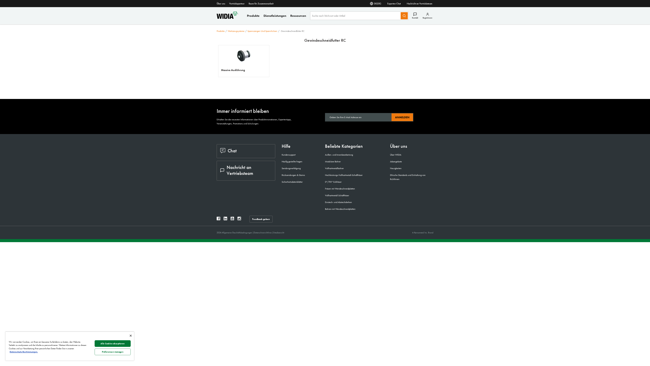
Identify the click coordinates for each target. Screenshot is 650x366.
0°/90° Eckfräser (333, 181)
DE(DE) (377, 3)
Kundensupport (289, 154)
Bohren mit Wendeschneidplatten (340, 208)
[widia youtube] (232, 219)
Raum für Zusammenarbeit (261, 3)
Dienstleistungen (275, 16)
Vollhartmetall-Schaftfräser (337, 195)
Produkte (253, 16)
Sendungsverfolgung (291, 168)
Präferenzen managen (112, 351)
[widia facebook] (218, 219)
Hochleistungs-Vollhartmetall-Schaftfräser (344, 175)
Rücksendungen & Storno (293, 175)
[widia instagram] (239, 219)
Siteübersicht (278, 232)
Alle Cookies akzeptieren (113, 343)
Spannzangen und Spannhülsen (262, 31)
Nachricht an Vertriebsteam (419, 3)
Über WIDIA (395, 154)
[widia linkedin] (225, 219)
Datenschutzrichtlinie (263, 232)
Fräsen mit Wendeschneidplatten (340, 188)
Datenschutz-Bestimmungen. (24, 351)
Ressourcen (298, 16)
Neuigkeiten (396, 168)
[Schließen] (131, 336)
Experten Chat (394, 3)
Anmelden (402, 117)
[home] (227, 18)
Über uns (221, 3)
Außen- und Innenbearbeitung (339, 154)
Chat (232, 151)
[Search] (404, 15)
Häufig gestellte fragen (292, 161)
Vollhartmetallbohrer (334, 168)
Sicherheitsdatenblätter (292, 181)
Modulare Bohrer (333, 161)
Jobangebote (396, 161)
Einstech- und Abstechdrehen (338, 202)
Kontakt (415, 17)
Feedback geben (261, 219)
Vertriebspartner (237, 3)
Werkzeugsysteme (236, 31)
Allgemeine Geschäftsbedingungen (237, 232)
